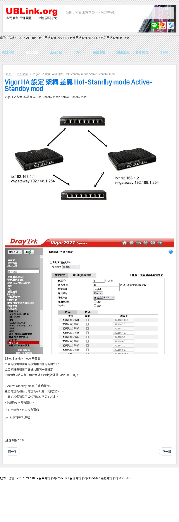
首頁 (9, 74)
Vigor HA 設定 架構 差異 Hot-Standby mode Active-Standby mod (79, 85)
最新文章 (22, 74)
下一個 (166, 451)
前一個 (12, 451)
